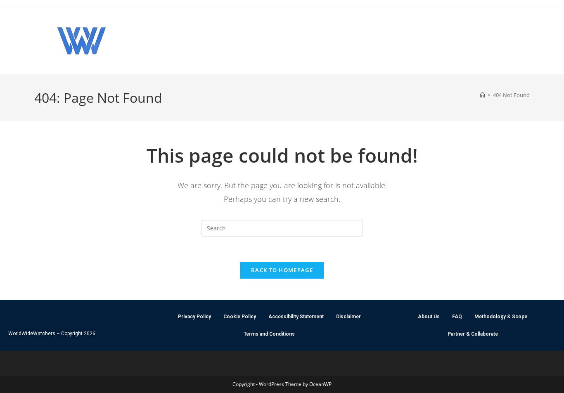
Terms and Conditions (269, 334)
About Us (429, 317)
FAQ (457, 317)
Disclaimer (348, 317)
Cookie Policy (239, 317)
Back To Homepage (282, 270)
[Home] (482, 95)
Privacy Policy (194, 317)
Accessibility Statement (296, 317)
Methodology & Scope (500, 317)
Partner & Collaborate (473, 334)
